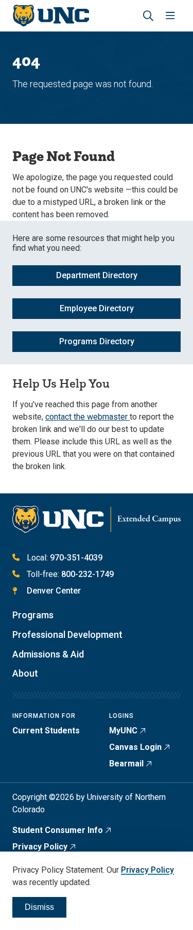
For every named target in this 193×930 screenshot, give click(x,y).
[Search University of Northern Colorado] (148, 15)
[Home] (50, 15)
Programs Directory (96, 341)
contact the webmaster (87, 417)
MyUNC (123, 730)
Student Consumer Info (57, 830)
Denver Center (54, 591)
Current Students (46, 730)
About (25, 673)
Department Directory (96, 275)
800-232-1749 (87, 574)
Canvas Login (135, 747)
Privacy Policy (39, 847)
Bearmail (126, 763)
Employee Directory (97, 308)
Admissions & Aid (48, 654)
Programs (33, 615)
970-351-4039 (76, 558)
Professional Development (67, 634)
